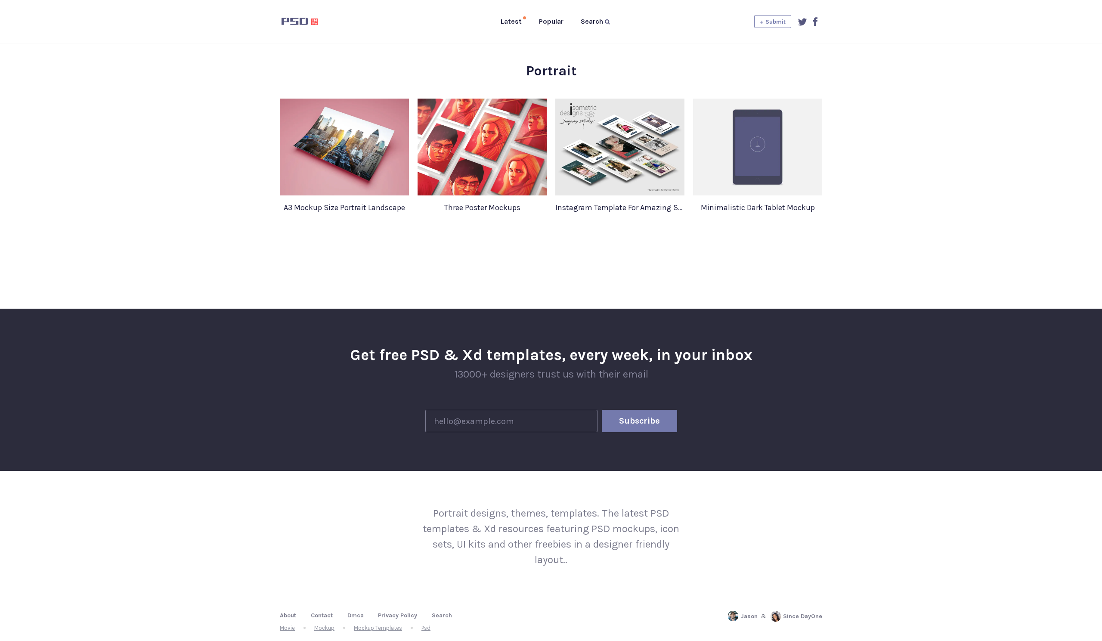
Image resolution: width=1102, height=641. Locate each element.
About (288, 615)
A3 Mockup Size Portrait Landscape (344, 207)
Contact (322, 615)
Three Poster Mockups (482, 207)
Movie (287, 628)
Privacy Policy (397, 615)
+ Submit (773, 21)
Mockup (324, 628)
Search (442, 615)
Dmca (355, 615)
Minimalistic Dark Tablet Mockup (758, 207)
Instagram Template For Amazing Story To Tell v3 (619, 207)
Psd (425, 628)
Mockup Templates (378, 628)
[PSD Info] (314, 21)
